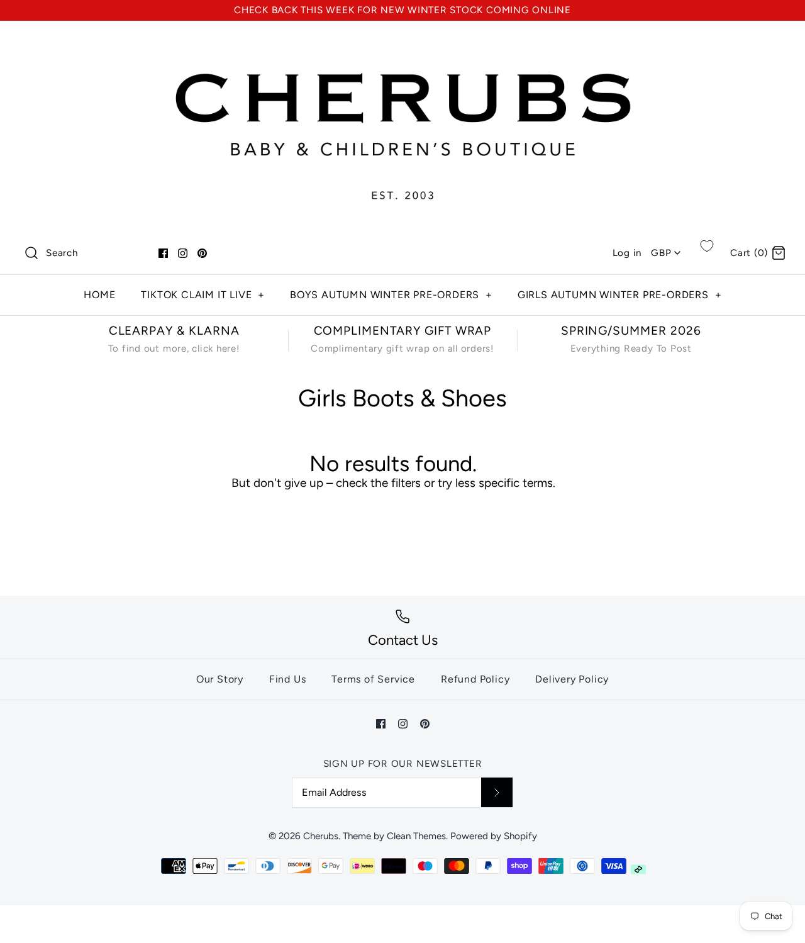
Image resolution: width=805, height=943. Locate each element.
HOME (99, 295)
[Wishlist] (707, 246)
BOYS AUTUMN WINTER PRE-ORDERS (391, 295)
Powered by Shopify (493, 836)
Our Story (219, 679)
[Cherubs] (402, 42)
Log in (627, 253)
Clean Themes (416, 836)
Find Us (287, 679)
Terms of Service (373, 679)
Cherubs (320, 836)
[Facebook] (163, 253)
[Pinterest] (202, 253)
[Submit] (497, 792)
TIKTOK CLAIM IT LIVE (203, 295)
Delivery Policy (572, 679)
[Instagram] (182, 253)
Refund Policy (475, 679)
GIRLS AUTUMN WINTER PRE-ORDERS (620, 295)
